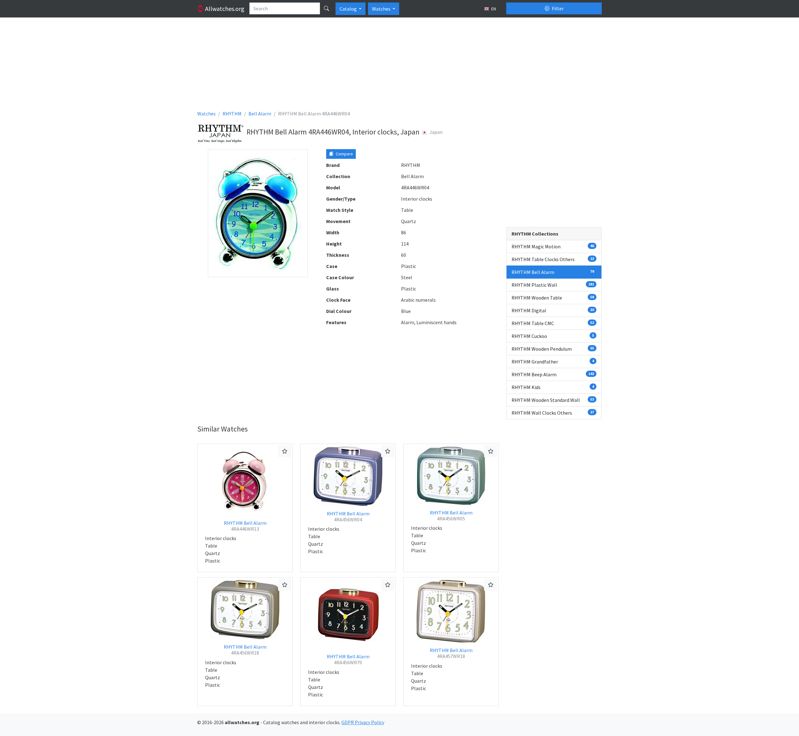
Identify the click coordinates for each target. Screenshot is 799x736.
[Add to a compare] (284, 451)
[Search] (326, 8)
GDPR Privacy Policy (362, 722)
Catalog (349, 9)
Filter (557, 8)
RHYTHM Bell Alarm (245, 526)
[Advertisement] (384, 66)
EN (493, 9)
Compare (344, 154)
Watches (381, 9)
